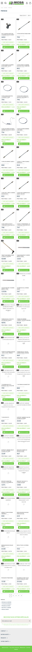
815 (2, 196)
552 (18, 549)
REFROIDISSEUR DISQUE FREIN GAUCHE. (23, 513)
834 (2, 516)
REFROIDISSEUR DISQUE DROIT (7, 546)
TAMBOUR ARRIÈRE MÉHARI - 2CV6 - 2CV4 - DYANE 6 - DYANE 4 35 (8, 353)
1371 (3, 485)
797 (18, 228)
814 (18, 165)
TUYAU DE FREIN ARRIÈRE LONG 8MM (23, 129)
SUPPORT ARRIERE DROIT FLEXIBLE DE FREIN (7, 450)
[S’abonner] (29, 621)
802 (2, 68)
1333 (19, 259)
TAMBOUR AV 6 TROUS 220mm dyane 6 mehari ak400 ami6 (23, 353)
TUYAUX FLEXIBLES (6, 604)
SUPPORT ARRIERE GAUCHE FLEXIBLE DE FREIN (23, 418)
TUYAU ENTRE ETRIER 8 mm (23, 33)
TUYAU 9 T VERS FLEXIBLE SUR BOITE (23, 162)
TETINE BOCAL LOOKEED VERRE (23, 288)
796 (18, 100)
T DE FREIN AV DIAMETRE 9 (23, 384)
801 (18, 68)
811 (2, 355)
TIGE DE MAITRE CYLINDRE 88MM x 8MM (23, 256)
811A (19, 323)
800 (18, 388)
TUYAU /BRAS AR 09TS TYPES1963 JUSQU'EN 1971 (8, 224)
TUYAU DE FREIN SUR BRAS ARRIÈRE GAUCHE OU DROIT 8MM (8, 130)
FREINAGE (3, 599)
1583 (19, 485)
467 (18, 454)
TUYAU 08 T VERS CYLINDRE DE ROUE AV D (8, 193)
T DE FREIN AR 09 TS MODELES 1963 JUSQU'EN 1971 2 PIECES (7, 385)
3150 (19, 421)
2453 (3, 37)
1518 (3, 581)
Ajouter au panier (9, 47)
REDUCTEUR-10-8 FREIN (22, 545)
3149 (3, 454)
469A (3, 323)
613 (18, 516)
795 (18, 132)
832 (18, 196)
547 (18, 291)
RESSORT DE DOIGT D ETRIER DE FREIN (22, 482)
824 (2, 421)
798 (2, 228)
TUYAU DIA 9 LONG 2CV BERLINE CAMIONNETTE (23, 96)
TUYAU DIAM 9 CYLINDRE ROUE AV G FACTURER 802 (23, 65)
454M (3, 259)
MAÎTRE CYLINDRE (6, 607)
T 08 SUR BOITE (5, 417)
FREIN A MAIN (5, 609)
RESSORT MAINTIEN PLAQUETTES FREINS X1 (7, 482)
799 (2, 388)
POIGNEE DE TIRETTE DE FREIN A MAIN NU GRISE (23, 578)
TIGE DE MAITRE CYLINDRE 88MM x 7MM (7, 288)
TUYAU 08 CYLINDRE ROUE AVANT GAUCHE (23, 193)
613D (3, 549)
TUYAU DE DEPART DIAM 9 (7, 161)
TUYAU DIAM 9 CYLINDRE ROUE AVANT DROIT (7, 65)
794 (2, 100)
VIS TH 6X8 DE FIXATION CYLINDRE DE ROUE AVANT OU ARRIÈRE (7, 35)
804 (2, 165)
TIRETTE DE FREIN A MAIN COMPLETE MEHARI (7, 256)
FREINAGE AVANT (6, 605)
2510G (19, 581)
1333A (3, 291)
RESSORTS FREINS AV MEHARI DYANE (22, 450)
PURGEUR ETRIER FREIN (7, 577)
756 (2, 132)
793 (18, 37)
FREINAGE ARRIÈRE (6, 602)
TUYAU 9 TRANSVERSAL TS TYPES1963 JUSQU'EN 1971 (23, 224)
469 (18, 355)
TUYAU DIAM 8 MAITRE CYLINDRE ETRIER (7, 96)
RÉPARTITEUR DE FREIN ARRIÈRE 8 (7, 513)
